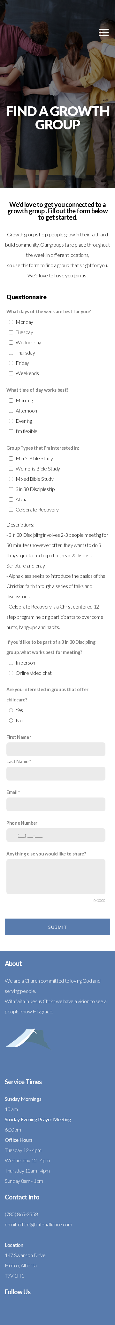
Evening (24, 421)
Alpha (21, 499)
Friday (22, 363)
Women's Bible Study (38, 468)
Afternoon (26, 410)
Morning (24, 400)
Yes (19, 710)
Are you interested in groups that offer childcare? (47, 694)
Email (11, 792)
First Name (17, 737)
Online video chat (34, 673)
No (19, 720)
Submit (57, 927)
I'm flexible (26, 431)
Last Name (17, 761)
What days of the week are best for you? (48, 311)
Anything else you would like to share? (46, 853)
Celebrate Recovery (37, 509)
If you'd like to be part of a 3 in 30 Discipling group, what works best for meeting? (51, 647)
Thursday (25, 352)
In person (25, 662)
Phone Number (21, 823)
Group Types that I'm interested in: (42, 448)
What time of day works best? (37, 390)
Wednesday (28, 342)
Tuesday (24, 332)
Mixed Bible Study (35, 479)
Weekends (27, 373)
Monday (24, 322)
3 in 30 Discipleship (35, 489)
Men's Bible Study (34, 458)
